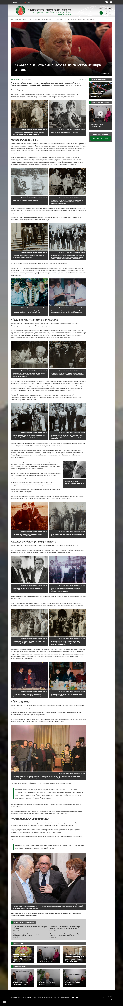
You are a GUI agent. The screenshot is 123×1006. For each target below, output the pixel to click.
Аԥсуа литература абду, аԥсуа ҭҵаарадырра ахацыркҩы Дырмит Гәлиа (28, 935)
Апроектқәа (50, 20)
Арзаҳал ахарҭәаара (100, 138)
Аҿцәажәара (91, 20)
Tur (110, 8)
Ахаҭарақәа (15, 79)
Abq (106, 13)
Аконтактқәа (26, 998)
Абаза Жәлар (32, 20)
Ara (110, 13)
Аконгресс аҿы (16, 998)
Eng (106, 8)
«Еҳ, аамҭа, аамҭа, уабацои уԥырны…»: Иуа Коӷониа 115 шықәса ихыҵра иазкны (64, 935)
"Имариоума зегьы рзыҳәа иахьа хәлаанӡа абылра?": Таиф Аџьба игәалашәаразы (64, 927)
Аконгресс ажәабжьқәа (61, 998)
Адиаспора (59, 20)
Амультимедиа (80, 20)
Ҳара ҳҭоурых (69, 20)
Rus (101, 8)
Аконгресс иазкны (21, 20)
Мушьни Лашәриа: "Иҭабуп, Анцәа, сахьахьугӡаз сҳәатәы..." (30, 927)
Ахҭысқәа (41, 20)
